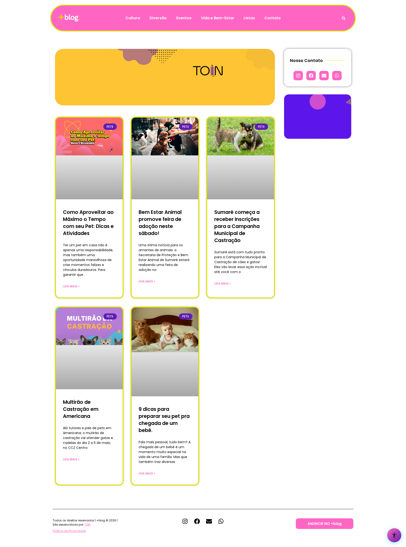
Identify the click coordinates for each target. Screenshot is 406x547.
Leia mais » (71, 286)
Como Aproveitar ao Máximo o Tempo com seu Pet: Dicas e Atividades (88, 223)
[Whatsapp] (337, 75)
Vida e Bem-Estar (217, 18)
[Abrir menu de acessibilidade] (394, 535)
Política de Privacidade (69, 531)
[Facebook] (311, 75)
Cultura (132, 18)
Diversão (158, 18)
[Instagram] (298, 75)
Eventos (183, 18)
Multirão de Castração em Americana (80, 409)
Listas (249, 18)
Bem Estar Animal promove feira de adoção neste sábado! (160, 223)
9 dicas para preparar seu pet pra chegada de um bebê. (164, 420)
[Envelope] (324, 75)
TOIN (87, 525)
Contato (272, 18)
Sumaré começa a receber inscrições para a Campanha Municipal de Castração (237, 226)
